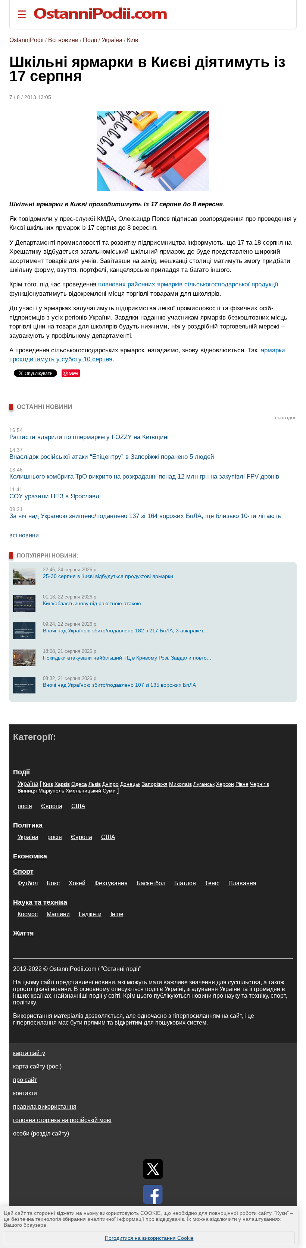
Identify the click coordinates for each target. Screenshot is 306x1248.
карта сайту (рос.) (37, 1066)
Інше (117, 914)
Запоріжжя (155, 784)
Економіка (30, 856)
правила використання (44, 1106)
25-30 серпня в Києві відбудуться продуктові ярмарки (108, 576)
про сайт (25, 1080)
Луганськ (204, 784)
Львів (94, 784)
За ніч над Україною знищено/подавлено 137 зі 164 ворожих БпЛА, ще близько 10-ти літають (145, 516)
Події (90, 40)
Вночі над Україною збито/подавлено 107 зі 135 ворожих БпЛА (119, 685)
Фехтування (111, 883)
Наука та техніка (40, 902)
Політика (28, 825)
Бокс (53, 883)
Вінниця (27, 791)
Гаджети (90, 914)
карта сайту (29, 1053)
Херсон (225, 784)
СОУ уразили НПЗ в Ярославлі (55, 496)
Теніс (212, 883)
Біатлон (185, 883)
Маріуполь (51, 791)
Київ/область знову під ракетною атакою (92, 603)
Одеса (79, 784)
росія (25, 806)
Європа (51, 806)
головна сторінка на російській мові (62, 1120)
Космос (28, 914)
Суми (109, 791)
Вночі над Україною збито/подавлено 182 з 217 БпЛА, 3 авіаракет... (125, 630)
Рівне (242, 784)
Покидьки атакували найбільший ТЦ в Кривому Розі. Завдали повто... (127, 658)
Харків (62, 784)
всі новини (24, 535)
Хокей (77, 883)
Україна (112, 40)
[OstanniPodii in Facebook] (153, 1194)
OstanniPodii (26, 40)
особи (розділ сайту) (41, 1133)
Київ (132, 40)
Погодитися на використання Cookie (149, 1238)
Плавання (242, 883)
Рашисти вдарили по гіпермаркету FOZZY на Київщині (89, 437)
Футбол (28, 883)
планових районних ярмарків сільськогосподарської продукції (188, 284)
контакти (25, 1093)
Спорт (23, 871)
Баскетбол (151, 883)
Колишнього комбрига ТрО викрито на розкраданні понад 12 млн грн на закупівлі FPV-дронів (144, 476)
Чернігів (259, 784)
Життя (23, 933)
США (78, 806)
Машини (58, 914)
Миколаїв (180, 784)
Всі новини (63, 40)
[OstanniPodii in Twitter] (153, 1169)
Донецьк (130, 784)
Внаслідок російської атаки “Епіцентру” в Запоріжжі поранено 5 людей (111, 456)
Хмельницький (83, 791)
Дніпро (110, 784)
